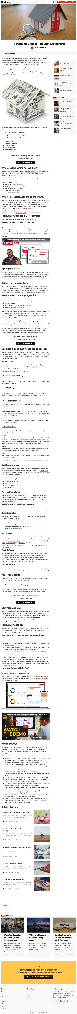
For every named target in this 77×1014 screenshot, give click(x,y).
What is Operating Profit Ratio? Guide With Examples (63, 937)
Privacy (28, 996)
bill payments (31, 208)
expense (10, 663)
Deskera (36, 1012)
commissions (21, 617)
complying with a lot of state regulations (18, 69)
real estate (8, 58)
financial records (17, 657)
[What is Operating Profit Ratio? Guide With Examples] (64, 925)
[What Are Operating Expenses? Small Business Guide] (12, 925)
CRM (37, 2)
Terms (28, 994)
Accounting (32, 2)
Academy (48, 2)
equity (29, 393)
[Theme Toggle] (53, 2)
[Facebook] (54, 1001)
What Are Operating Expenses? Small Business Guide (12, 937)
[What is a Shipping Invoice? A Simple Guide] (38, 925)
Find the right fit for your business (66, 1)
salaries (36, 615)
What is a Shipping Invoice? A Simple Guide (37, 937)
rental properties (38, 516)
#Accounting (5, 905)
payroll (16, 617)
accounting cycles (34, 64)
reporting (15, 290)
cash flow (4, 208)
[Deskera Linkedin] (60, 1001)
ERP (22, 2)
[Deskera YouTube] (64, 1001)
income (38, 367)
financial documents (38, 678)
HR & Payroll (42, 2)
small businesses (13, 330)
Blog (15, 2)
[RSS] (71, 1001)
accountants (25, 286)
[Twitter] (57, 1001)
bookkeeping (15, 211)
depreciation (5, 539)
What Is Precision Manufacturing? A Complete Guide (66, 123)
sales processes (12, 613)
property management (31, 171)
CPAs (19, 286)
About (28, 991)
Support (29, 998)
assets (3, 395)
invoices (4, 591)
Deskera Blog (57, 989)
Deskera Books (5, 676)
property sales (17, 659)
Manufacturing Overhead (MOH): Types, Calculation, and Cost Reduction (67, 110)
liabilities (24, 393)
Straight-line (22, 542)
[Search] (55, 2)
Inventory (26, 2)
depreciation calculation (14, 541)
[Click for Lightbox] (26, 100)
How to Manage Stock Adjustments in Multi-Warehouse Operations (67, 116)
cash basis (28, 663)
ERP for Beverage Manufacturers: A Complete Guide (66, 84)
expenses (4, 680)
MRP (19, 2)
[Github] (67, 1001)
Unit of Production (10, 542)
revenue (4, 663)
